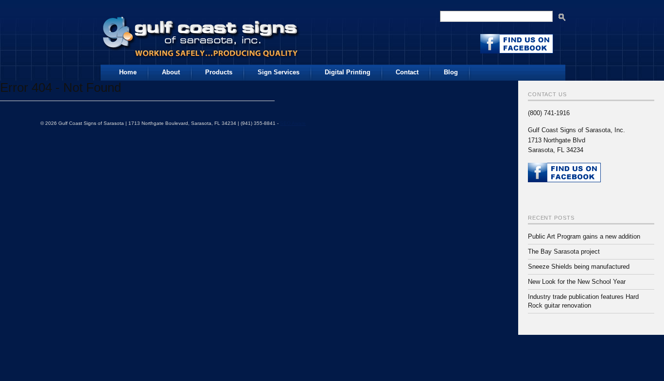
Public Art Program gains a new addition (584, 236)
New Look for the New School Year (577, 281)
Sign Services (278, 72)
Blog (451, 72)
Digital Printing (347, 72)
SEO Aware (293, 123)
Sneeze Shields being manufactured (578, 266)
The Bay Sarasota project (564, 251)
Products (218, 72)
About (171, 72)
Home (128, 72)
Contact (407, 72)
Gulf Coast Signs (202, 33)
